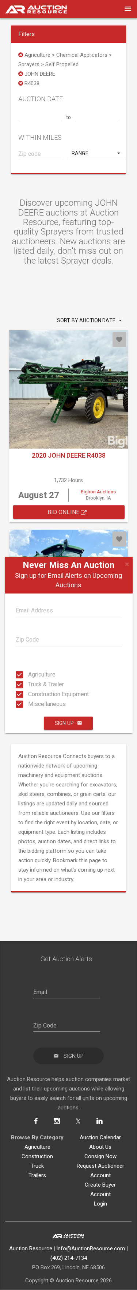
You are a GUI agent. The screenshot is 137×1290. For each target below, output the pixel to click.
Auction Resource (30, 1248)
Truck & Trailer (30, 684)
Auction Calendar (100, 1137)
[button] (97, 153)
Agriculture (30, 674)
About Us (100, 1147)
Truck (37, 1166)
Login (100, 1203)
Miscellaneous (30, 704)
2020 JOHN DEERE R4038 (69, 455)
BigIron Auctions (98, 491)
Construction (37, 1156)
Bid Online (64, 512)
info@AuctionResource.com (91, 1248)
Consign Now (100, 1156)
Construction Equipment (30, 694)
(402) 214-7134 (68, 1258)
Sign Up (64, 723)
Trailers (37, 1175)
